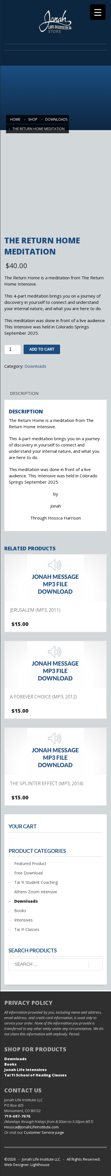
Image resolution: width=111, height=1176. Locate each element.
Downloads (35, 366)
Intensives (23, 920)
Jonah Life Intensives (25, 1069)
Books (20, 910)
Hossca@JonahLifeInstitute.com (31, 1126)
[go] (95, 965)
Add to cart (41, 349)
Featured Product (30, 863)
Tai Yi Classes (26, 929)
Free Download (28, 873)
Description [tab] (24, 393)
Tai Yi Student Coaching (36, 882)
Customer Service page (44, 1132)
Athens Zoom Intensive (35, 891)
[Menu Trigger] (98, 12)
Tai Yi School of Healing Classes (35, 1075)
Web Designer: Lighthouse (27, 1164)
